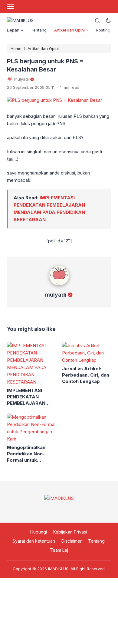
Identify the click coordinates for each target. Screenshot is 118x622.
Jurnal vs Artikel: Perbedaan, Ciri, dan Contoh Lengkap (85, 375)
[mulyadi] (59, 287)
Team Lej (59, 550)
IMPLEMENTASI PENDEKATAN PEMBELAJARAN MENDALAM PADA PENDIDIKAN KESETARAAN (28, 397)
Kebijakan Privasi (70, 531)
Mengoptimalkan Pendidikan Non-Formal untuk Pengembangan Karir (31, 453)
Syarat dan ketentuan (33, 541)
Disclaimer (71, 541)
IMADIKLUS (58, 568)
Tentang (39, 30)
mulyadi (56, 294)
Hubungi (38, 531)
